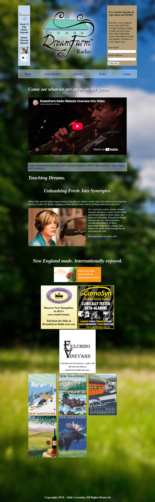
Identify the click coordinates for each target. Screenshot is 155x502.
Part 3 (31, 168)
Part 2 (121, 165)
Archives (77, 74)
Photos (102, 74)
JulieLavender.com (97, 239)
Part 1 (115, 165)
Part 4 (42, 168)
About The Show (53, 74)
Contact (127, 74)
